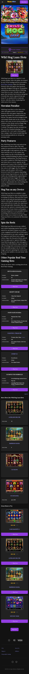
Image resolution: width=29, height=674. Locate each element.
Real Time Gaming (7, 84)
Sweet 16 (14, 354)
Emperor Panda (14, 443)
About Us (17, 648)
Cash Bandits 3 (14, 529)
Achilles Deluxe (14, 417)
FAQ (3, 648)
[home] (11, 3)
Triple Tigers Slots (24, 52)
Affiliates (17, 651)
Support (3, 651)
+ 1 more (23, 337)
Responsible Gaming (6, 654)
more (26, 394)
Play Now (24, 2)
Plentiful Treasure (14, 333)
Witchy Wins (14, 616)
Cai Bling (14, 469)
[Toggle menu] (2, 2)
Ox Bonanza (14, 496)
